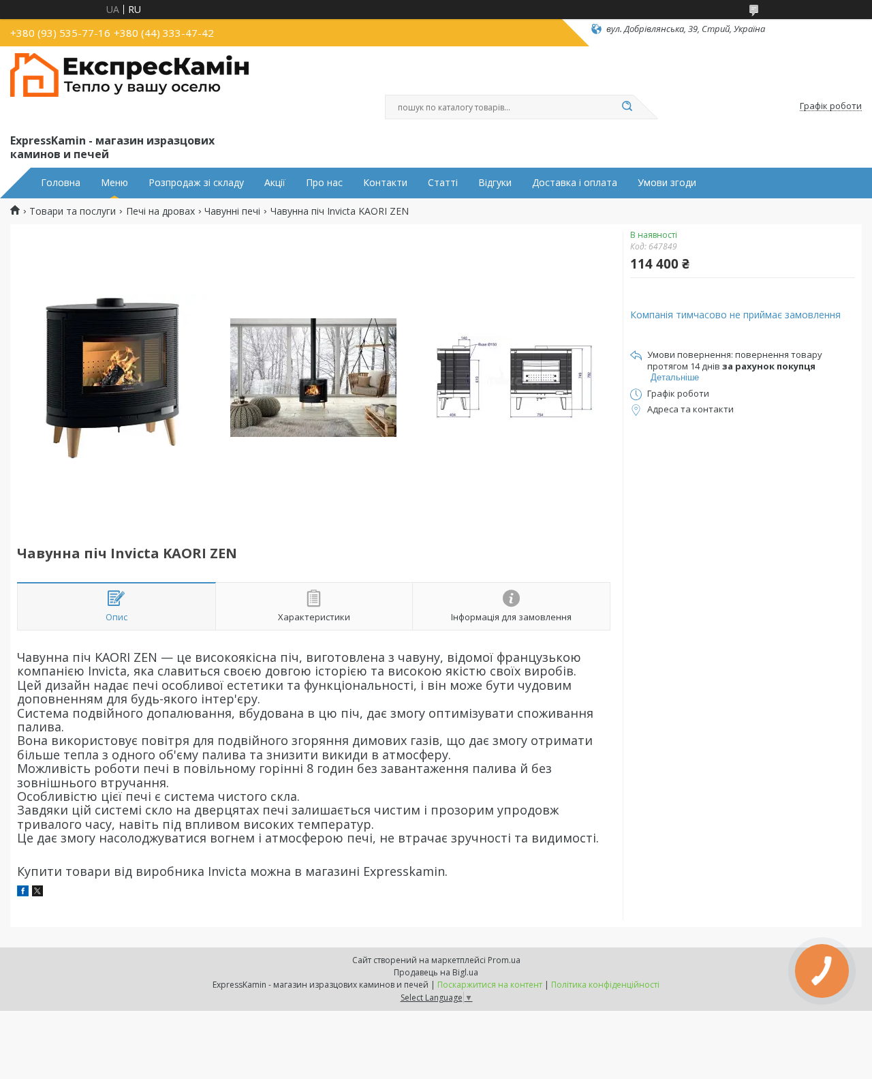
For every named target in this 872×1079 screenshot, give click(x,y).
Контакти (385, 182)
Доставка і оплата (574, 182)
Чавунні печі (232, 211)
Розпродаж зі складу (196, 182)
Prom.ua (504, 960)
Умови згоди (667, 182)
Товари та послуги (72, 211)
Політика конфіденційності (605, 984)
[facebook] (23, 892)
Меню (114, 182)
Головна (60, 182)
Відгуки (495, 182)
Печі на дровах (160, 211)
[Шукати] (626, 107)
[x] (37, 892)
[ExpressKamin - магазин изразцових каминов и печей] (129, 87)
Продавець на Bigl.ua (436, 972)
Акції (274, 182)
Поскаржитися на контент (489, 984)
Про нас (324, 182)
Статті (443, 182)
